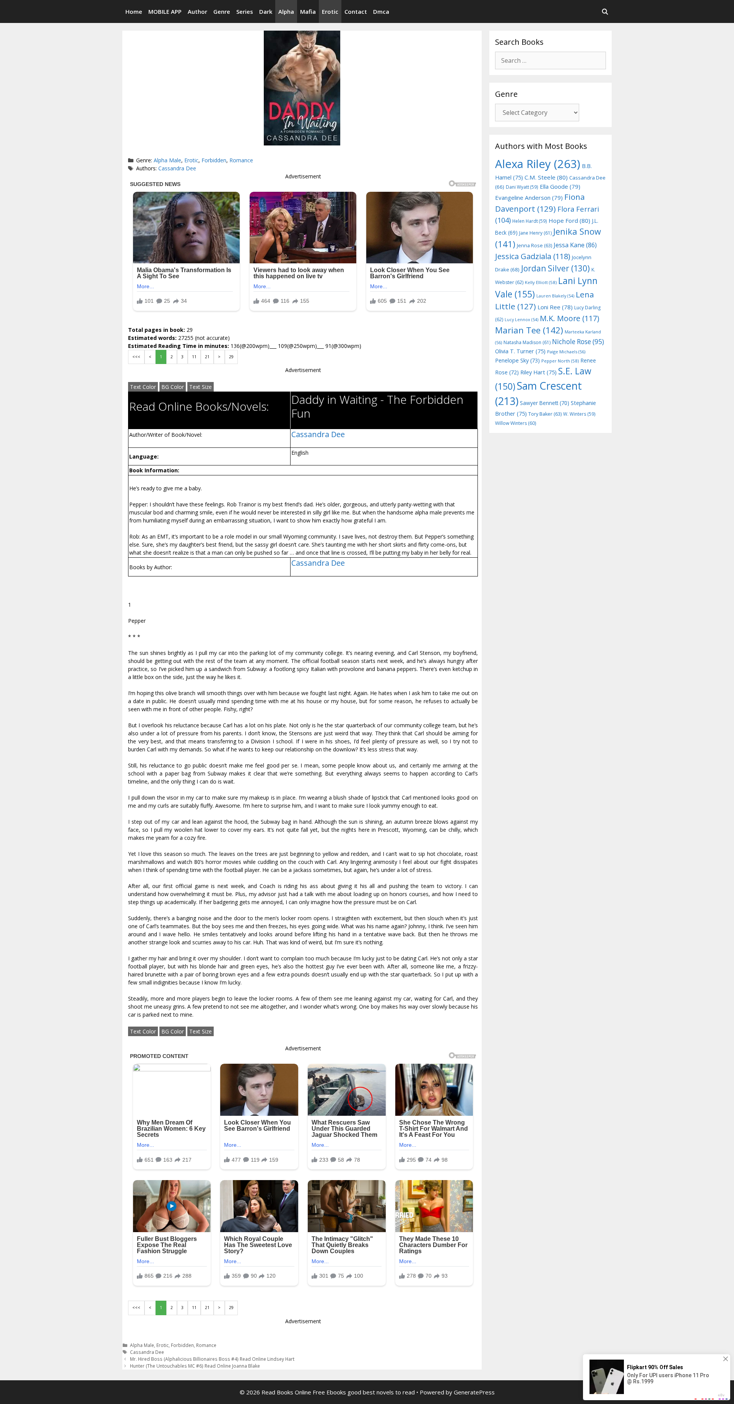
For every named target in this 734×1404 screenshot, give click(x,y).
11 (194, 356)
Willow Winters (515, 423)
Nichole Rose (578, 341)
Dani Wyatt (522, 187)
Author (197, 11)
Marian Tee (529, 330)
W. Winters (579, 414)
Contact (355, 11)
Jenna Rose (534, 245)
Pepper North (560, 361)
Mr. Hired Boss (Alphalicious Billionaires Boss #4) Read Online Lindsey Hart (212, 1359)
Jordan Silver (555, 268)
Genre (221, 11)
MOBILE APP (165, 11)
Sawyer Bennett (544, 403)
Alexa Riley (537, 163)
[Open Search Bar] (605, 11)
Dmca (381, 11)
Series (244, 11)
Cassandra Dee (177, 168)
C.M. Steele (546, 177)
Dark (265, 11)
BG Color (172, 386)
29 (231, 356)
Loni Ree (555, 307)
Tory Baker (545, 414)
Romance (241, 160)
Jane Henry (535, 233)
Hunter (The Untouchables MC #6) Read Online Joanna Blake (195, 1366)
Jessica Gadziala (532, 256)
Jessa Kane (575, 245)
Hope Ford (569, 220)
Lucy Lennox (521, 319)
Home (133, 11)
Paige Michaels (566, 351)
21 (207, 356)
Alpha (286, 11)
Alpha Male (167, 160)
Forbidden (213, 160)
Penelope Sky (517, 360)
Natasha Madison (526, 342)
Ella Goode (560, 186)
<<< (136, 356)
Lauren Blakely (555, 296)
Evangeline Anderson (529, 197)
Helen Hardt (529, 221)
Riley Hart (538, 372)
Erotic (330, 11)
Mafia (308, 11)
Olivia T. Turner (520, 351)
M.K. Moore (569, 318)
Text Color (143, 386)
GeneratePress (474, 1392)
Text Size (200, 386)
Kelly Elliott (541, 282)
